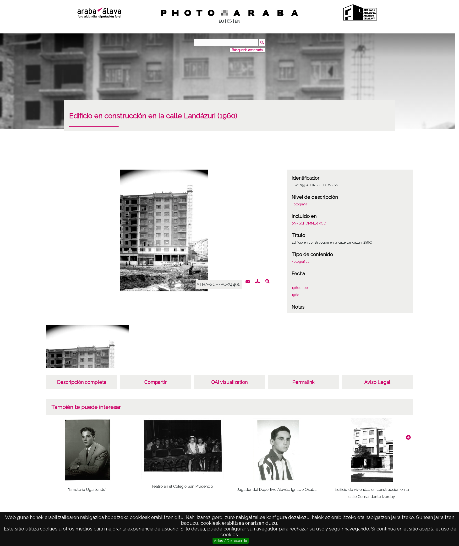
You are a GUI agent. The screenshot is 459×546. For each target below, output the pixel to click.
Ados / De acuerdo (230, 541)
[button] (408, 437)
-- (293, 281)
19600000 (300, 288)
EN (237, 21)
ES (229, 21)
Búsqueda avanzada (247, 50)
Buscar (262, 42)
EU (221, 21)
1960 (295, 295)
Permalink (303, 382)
